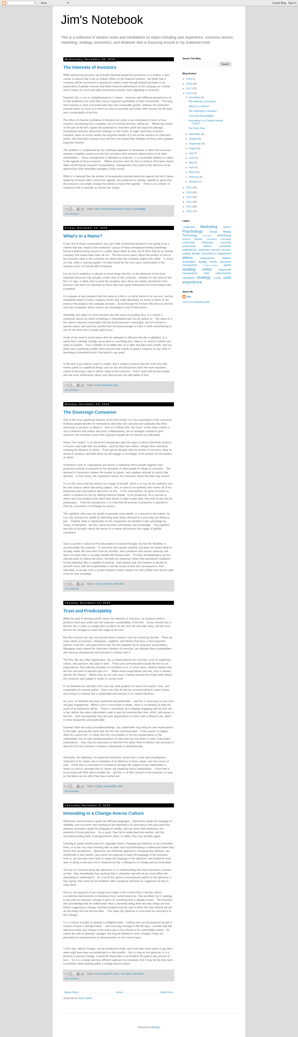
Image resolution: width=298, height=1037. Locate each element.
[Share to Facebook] (78, 209)
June (192, 157)
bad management (103, 973)
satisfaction (188, 277)
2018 (189, 83)
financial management (112, 209)
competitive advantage (218, 239)
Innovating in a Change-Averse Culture (103, 813)
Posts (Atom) (85, 998)
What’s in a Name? (82, 235)
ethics (98, 209)
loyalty (203, 261)
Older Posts (166, 992)
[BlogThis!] (71, 209)
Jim (189, 296)
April (192, 167)
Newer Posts (71, 992)
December (195, 97)
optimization (138, 973)
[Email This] (67, 209)
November (195, 134)
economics (107, 584)
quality (227, 265)
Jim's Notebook (102, 19)
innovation (126, 973)
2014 (189, 192)
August (193, 148)
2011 (189, 206)
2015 (189, 187)
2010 (189, 211)
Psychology (192, 231)
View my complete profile (196, 302)
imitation (226, 258)
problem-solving (210, 265)
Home (119, 992)
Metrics (227, 227)
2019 (189, 79)
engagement (224, 253)
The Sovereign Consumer (90, 412)
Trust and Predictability (87, 610)
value (115, 385)
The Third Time (197, 128)
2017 (189, 88)
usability (217, 278)
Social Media (220, 231)
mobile (213, 261)
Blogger (155, 1027)
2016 (189, 93)
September (195, 143)
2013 (189, 197)
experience (207, 258)
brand (97, 385)
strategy (99, 786)
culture (116, 973)
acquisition (207, 235)
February (194, 177)
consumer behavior (197, 242)
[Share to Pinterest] (82, 209)
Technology (189, 235)
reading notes (197, 269)
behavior (186, 239)
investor (128, 209)
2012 (189, 202)
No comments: (72, 214)
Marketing (106, 385)
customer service (209, 249)
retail (206, 273)
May (191, 162)
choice (98, 584)
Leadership (188, 227)
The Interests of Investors (89, 67)
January (193, 181)
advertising (224, 235)
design (196, 253)
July (191, 153)
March (192, 172)
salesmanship (223, 273)
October (193, 138)
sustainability (139, 209)
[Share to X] (74, 209)
